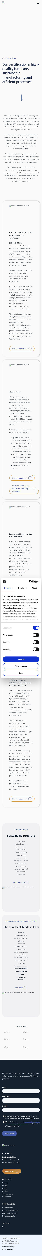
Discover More (19, 882)
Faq (3, 1227)
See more (19, 988)
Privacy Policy (8, 1246)
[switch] (36, 635)
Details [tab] (21, 588)
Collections (6, 1197)
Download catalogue (10, 1210)
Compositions (7, 1194)
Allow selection (21, 666)
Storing (5, 1183)
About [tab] (34, 588)
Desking (5, 1191)
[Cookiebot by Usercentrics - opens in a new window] (29, 581)
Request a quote (8, 1216)
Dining (4, 1188)
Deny (21, 673)
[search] (34, 2)
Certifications (7, 1208)
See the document (19, 349)
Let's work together (9, 1213)
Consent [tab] (7, 588)
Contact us (9, 1171)
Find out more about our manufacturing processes (20, 488)
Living (4, 1186)
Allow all (21, 659)
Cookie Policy (7, 1249)
